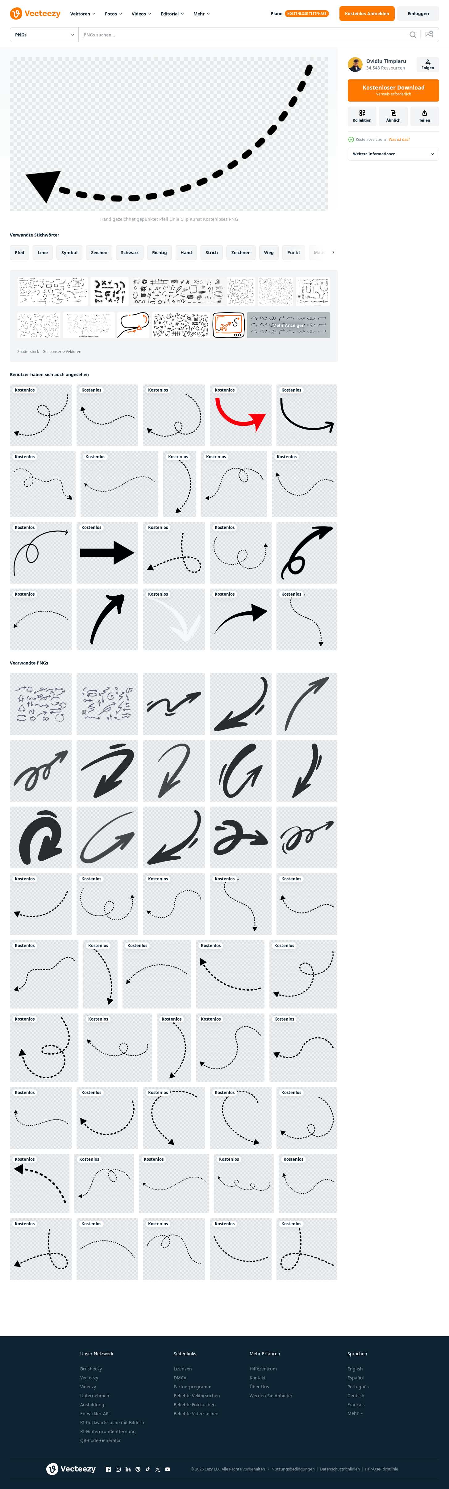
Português (358, 1387)
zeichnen (241, 252)
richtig (159, 252)
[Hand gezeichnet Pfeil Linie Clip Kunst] (306, 415)
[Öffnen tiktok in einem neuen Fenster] (147, 1469)
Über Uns (259, 1387)
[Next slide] (328, 252)
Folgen (428, 67)
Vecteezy (89, 1378)
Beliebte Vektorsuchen (197, 1396)
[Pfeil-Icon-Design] (107, 553)
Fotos (111, 14)
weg (269, 252)
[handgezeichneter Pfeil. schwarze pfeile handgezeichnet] (107, 619)
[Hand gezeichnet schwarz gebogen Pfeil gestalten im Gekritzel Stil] (241, 619)
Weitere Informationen (374, 154)
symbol (69, 252)
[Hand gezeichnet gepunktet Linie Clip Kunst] (107, 1249)
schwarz (130, 252)
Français (356, 1404)
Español (355, 1378)
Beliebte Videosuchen (196, 1413)
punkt (293, 252)
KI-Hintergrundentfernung (108, 1431)
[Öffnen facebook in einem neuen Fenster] (108, 1469)
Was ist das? (399, 139)
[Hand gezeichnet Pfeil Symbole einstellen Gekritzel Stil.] (306, 553)
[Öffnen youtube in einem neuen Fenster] (167, 1469)
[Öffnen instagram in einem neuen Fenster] (118, 1469)
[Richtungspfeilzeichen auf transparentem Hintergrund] (241, 415)
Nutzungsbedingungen (293, 1469)
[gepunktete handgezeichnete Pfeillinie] (43, 484)
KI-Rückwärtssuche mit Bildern (112, 1422)
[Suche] (413, 34)
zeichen (99, 252)
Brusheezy (91, 1369)
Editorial (170, 14)
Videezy (88, 1387)
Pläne (276, 13)
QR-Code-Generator (100, 1440)
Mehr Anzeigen (288, 325)
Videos (139, 14)
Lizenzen (183, 1369)
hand (186, 252)
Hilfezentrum (263, 1369)
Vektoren (80, 14)
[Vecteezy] (35, 13)
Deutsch (355, 1396)
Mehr (199, 14)
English (355, 1369)
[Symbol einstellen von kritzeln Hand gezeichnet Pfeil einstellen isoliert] (41, 704)
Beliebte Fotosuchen (195, 1404)
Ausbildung (92, 1404)
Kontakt (257, 1378)
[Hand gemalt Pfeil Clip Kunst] (174, 619)
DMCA (180, 1378)
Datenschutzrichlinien (340, 1469)
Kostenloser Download (394, 90)
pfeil (19, 252)
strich (212, 252)
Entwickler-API (95, 1413)
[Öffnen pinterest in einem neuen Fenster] (137, 1469)
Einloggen (418, 13)
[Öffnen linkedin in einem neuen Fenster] (128, 1469)
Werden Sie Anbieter (271, 1396)
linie (43, 252)
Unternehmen (94, 1396)
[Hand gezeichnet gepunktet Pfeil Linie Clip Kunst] (41, 415)
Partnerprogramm (192, 1387)
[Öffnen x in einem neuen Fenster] (157, 1469)
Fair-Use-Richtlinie (381, 1469)
